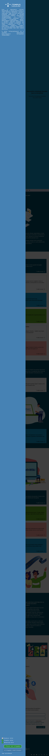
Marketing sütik (9, 742)
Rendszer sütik (8, 738)
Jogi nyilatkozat (7, 753)
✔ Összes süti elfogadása (12, 746)
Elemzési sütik (8, 740)
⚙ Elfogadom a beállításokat (12, 750)
